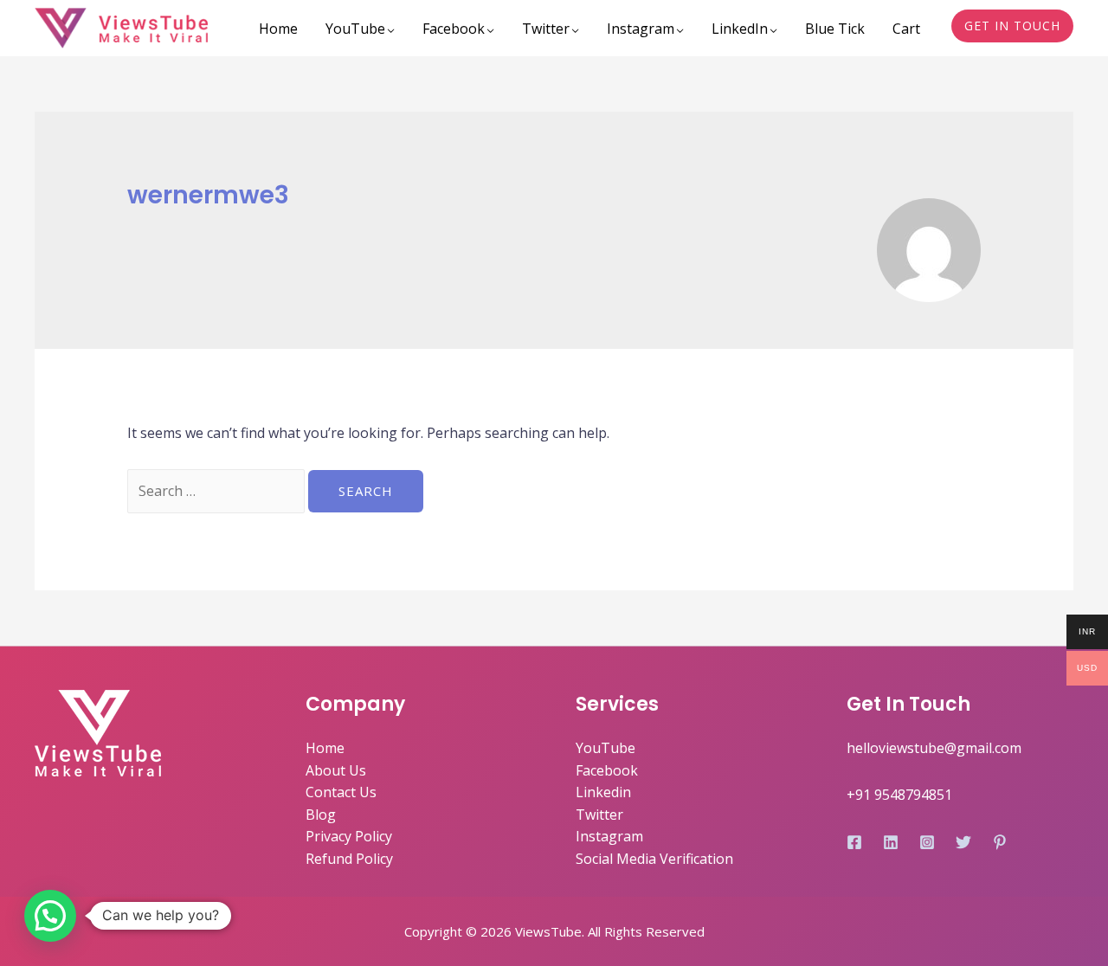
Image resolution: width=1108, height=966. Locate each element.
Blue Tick (835, 28)
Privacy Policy (349, 836)
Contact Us (341, 792)
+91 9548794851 (899, 794)
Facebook (453, 28)
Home (278, 28)
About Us (336, 770)
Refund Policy (349, 858)
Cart (906, 28)
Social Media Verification (654, 858)
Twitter (546, 28)
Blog (321, 814)
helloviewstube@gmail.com (934, 747)
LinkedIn (740, 28)
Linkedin (603, 792)
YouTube (355, 28)
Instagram (640, 28)
